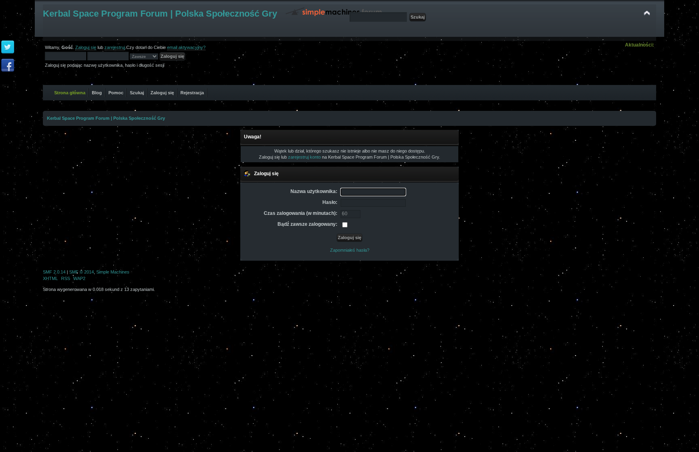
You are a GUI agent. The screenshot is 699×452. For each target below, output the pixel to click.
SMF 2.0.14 (54, 272)
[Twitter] (8, 47)
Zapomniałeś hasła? (349, 250)
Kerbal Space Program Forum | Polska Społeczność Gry (160, 13)
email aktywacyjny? (186, 47)
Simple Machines (112, 272)
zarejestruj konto (304, 157)
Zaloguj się (85, 47)
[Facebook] (8, 65)
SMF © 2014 (81, 272)
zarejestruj (114, 47)
